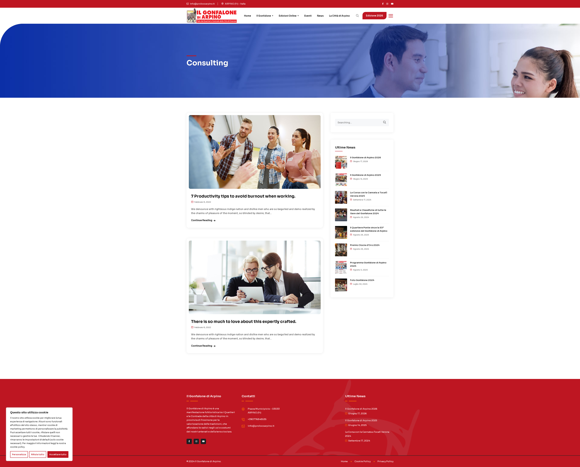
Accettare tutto (57, 454)
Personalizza (19, 454)
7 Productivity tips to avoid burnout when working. (243, 196)
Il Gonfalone (263, 15)
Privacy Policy (385, 461)
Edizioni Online (287, 15)
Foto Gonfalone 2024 (362, 280)
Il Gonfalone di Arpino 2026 (365, 157)
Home (247, 15)
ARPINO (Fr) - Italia (235, 3)
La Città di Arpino (339, 15)
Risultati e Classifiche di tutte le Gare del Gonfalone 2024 (368, 212)
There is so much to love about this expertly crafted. (243, 321)
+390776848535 (257, 419)
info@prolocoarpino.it (202, 3)
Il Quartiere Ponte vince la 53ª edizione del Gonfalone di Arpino (368, 229)
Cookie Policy (362, 461)
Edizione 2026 (374, 15)
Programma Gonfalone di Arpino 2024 (368, 264)
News (320, 15)
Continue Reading (201, 220)
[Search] (386, 120)
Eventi (308, 15)
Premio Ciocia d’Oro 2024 (365, 245)
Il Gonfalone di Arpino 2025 (365, 175)
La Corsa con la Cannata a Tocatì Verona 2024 (368, 194)
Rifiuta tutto (37, 454)
